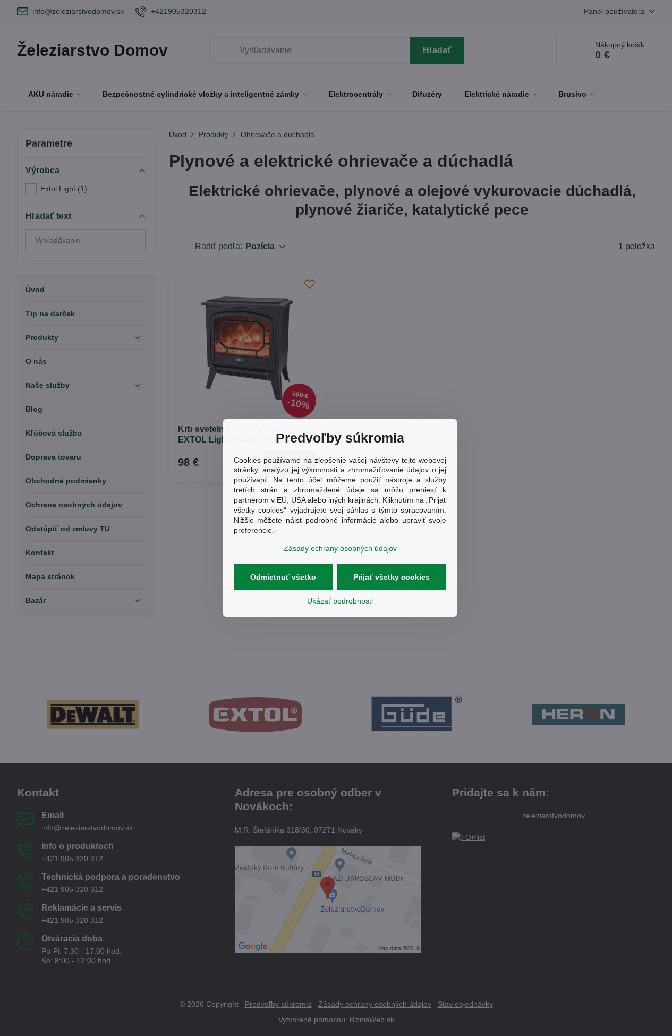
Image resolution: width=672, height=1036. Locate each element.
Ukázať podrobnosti (340, 601)
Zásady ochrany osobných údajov (340, 548)
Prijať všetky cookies (391, 577)
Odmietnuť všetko (283, 577)
